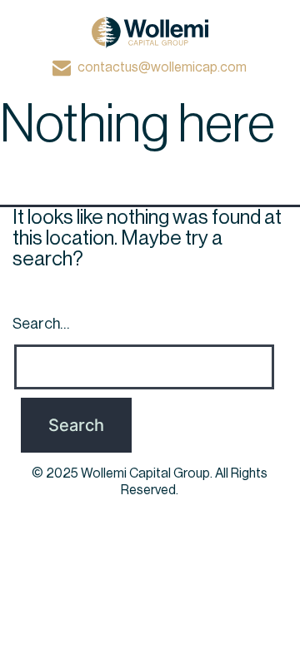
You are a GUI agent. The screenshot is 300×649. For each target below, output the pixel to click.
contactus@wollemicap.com (162, 67)
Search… (40, 323)
